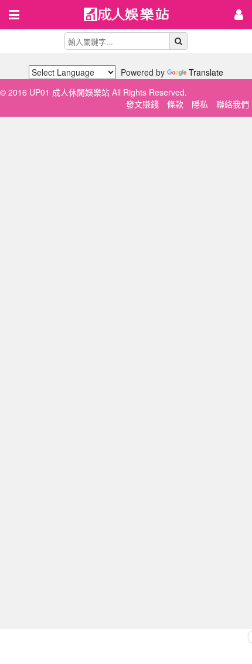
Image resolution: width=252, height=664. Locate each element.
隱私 (200, 104)
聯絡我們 (232, 104)
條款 (175, 104)
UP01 (133, 15)
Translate (206, 72)
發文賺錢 (142, 104)
